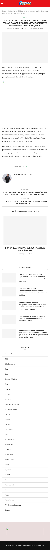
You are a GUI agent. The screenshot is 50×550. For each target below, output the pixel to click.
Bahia (6, 359)
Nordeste (7, 475)
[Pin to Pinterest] (35, 166)
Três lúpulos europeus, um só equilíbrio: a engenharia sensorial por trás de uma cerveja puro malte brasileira (32, 277)
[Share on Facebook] (31, 166)
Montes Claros (9, 460)
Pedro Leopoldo (10, 485)
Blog (6, 369)
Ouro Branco (9, 480)
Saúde (7, 495)
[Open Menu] (2, 3)
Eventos (7, 419)
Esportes (7, 414)
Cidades (7, 384)
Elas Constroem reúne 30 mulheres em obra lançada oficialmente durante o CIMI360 (32, 318)
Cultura (7, 394)
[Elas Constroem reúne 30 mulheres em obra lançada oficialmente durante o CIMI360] (9, 319)
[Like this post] (28, 166)
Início (4, 11)
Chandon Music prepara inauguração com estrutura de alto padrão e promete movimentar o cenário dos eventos (32, 305)
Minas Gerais (9, 455)
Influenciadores (10, 439)
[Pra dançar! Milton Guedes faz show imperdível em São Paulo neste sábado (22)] (25, 230)
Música (7, 465)
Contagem (8, 389)
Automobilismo (10, 354)
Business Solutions (11, 379)
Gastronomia (9, 429)
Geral (6, 434)
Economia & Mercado (12, 404)
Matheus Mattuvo (20, 28)
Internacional (9, 445)
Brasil (6, 374)
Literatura (8, 449)
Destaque (8, 399)
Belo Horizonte (10, 364)
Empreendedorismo (11, 409)
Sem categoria (9, 500)
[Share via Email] (37, 166)
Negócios (8, 470)
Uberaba (7, 510)
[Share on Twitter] (33, 166)
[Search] (48, 3)
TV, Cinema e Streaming (13, 505)
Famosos (7, 424)
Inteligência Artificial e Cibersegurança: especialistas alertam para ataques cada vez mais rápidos (33, 291)
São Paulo (8, 490)
